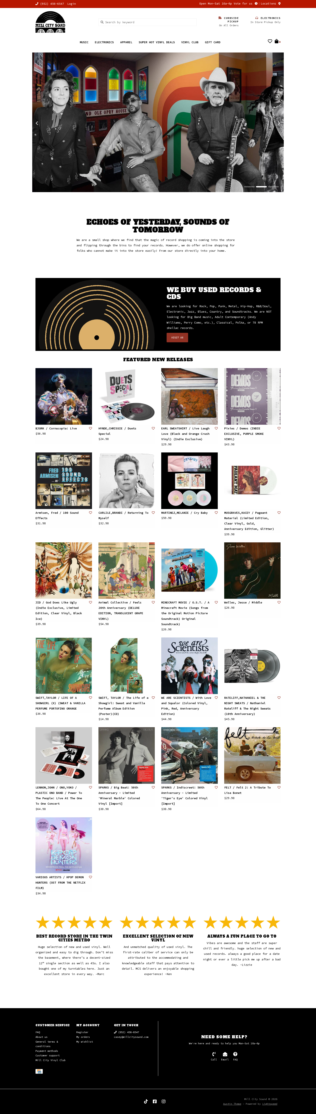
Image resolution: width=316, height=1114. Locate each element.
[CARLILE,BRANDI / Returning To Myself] (126, 481)
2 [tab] (261, 187)
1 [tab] (249, 187)
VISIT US (177, 337)
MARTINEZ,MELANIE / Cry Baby (184, 513)
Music (84, 42)
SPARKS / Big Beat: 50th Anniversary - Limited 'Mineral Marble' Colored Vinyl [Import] (119, 796)
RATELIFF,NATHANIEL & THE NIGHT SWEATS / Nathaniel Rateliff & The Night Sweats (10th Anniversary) (247, 706)
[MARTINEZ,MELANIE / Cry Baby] (189, 481)
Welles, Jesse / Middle (243, 603)
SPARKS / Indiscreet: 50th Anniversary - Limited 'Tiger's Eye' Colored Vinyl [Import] (184, 796)
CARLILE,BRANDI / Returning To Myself (123, 515)
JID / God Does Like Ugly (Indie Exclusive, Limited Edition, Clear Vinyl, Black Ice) (58, 611)
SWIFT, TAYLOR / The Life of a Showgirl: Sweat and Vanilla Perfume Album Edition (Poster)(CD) (123, 706)
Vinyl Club (189, 42)
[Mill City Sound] (63, 22)
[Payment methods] (39, 1072)
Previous (46, 123)
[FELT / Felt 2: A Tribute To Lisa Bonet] (252, 755)
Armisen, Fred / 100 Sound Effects (56, 515)
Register (82, 1032)
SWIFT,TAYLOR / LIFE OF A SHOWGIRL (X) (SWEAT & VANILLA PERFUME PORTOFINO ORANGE (60, 703)
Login (71, 4)
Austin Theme (232, 1104)
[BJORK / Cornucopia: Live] (63, 396)
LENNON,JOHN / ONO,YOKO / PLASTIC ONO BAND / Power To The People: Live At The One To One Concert (58, 796)
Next (270, 123)
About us (41, 1037)
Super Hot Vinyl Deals (157, 42)
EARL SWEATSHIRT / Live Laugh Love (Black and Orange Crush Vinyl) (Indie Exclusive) (185, 434)
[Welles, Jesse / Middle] (252, 571)
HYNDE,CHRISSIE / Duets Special (117, 431)
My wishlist (84, 1041)
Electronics (104, 42)
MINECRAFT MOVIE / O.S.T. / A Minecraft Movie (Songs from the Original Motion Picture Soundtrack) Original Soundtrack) (185, 613)
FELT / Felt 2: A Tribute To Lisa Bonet (247, 790)
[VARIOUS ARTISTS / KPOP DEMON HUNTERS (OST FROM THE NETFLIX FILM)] (63, 845)
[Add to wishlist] (90, 428)
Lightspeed (269, 1104)
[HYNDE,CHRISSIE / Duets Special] (126, 396)
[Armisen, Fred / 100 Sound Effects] (63, 481)
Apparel (126, 42)
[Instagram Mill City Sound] (163, 1102)
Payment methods (46, 1051)
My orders (83, 1037)
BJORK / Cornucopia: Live (56, 428)
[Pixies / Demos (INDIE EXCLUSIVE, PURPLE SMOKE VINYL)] (252, 396)
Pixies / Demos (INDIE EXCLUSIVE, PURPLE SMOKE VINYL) (244, 434)
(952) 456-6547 (128, 1032)
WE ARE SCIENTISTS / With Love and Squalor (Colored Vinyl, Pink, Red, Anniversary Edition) (186, 706)
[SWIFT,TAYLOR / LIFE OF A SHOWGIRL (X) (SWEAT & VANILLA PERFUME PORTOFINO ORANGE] (63, 666)
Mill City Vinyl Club (50, 1060)
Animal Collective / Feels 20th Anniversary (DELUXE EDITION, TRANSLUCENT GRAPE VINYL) (120, 611)
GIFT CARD (212, 42)
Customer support (47, 1055)
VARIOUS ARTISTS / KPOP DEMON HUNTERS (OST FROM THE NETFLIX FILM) (60, 882)
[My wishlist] (270, 42)
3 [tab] (273, 187)
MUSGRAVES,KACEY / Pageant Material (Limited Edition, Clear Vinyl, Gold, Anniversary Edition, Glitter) (249, 521)
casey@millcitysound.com (131, 1037)
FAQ (37, 1032)
